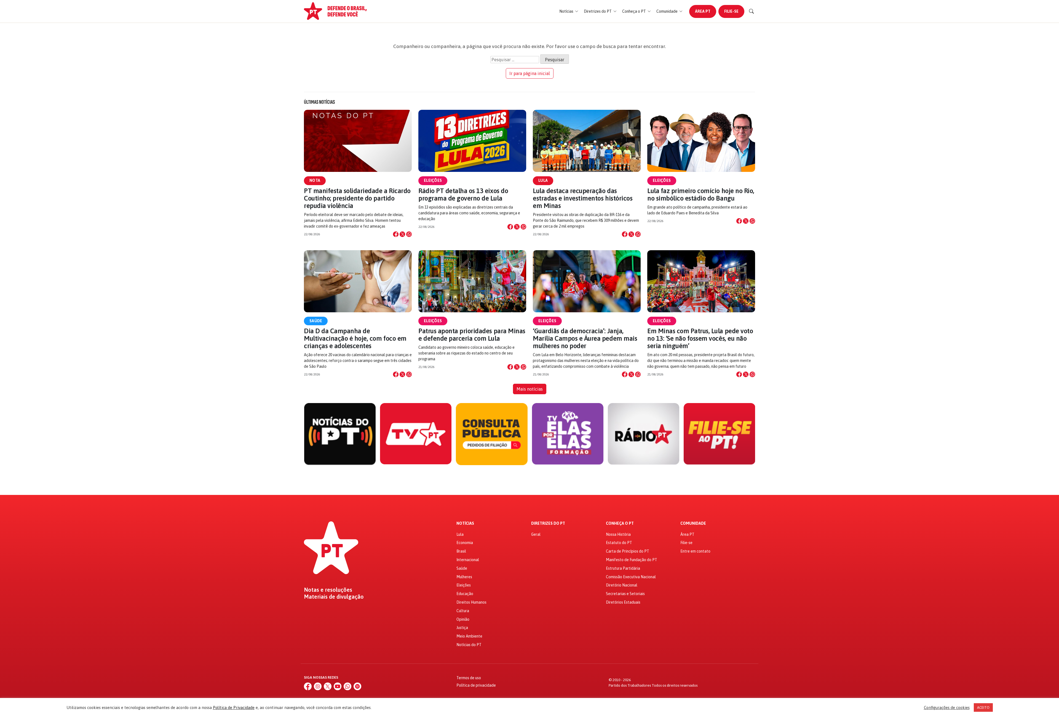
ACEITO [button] (983, 707)
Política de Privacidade (234, 707)
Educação (464, 593)
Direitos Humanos (471, 602)
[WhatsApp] (347, 686)
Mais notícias (530, 389)
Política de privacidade (476, 685)
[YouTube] (337, 686)
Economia (464, 542)
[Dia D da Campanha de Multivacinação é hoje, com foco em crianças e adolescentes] (358, 281)
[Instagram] (318, 686)
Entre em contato (695, 551)
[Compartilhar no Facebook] (396, 234)
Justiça (462, 627)
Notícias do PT (469, 645)
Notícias (465, 523)
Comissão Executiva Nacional (631, 577)
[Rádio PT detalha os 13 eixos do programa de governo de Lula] (472, 141)
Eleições (433, 180)
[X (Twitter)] (327, 686)
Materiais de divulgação (334, 597)
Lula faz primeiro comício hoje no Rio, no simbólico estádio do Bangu (700, 194)
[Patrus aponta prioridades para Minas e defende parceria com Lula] (472, 281)
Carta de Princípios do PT (627, 551)
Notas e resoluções (328, 590)
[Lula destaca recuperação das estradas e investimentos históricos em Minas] (587, 141)
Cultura (462, 611)
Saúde (315, 321)
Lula (543, 180)
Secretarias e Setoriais (625, 593)
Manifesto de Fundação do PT (631, 560)
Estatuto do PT (619, 542)
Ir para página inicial (529, 73)
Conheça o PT (620, 523)
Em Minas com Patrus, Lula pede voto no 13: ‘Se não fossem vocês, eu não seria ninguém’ (700, 338)
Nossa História (618, 534)
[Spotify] (357, 686)
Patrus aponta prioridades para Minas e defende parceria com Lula (471, 334)
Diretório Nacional (621, 585)
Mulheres (464, 577)
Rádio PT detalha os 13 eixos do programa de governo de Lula (463, 194)
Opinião (462, 619)
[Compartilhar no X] (402, 234)
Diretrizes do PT (548, 523)
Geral (536, 534)
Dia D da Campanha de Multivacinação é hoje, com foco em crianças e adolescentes (355, 338)
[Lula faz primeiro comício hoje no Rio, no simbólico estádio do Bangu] (701, 141)
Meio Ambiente (469, 636)
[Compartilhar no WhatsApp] (409, 234)
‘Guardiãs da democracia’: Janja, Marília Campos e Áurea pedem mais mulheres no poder (585, 338)
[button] (569, 11)
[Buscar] (751, 11)
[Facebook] (308, 686)
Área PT (702, 11)
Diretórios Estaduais (623, 602)
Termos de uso (468, 678)
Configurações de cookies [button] (947, 707)
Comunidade (693, 523)
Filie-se (731, 11)
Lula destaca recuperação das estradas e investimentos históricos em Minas (582, 198)
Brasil (461, 551)
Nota (314, 180)
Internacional (467, 560)
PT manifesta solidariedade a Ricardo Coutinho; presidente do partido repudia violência (357, 198)
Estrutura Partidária (623, 568)
